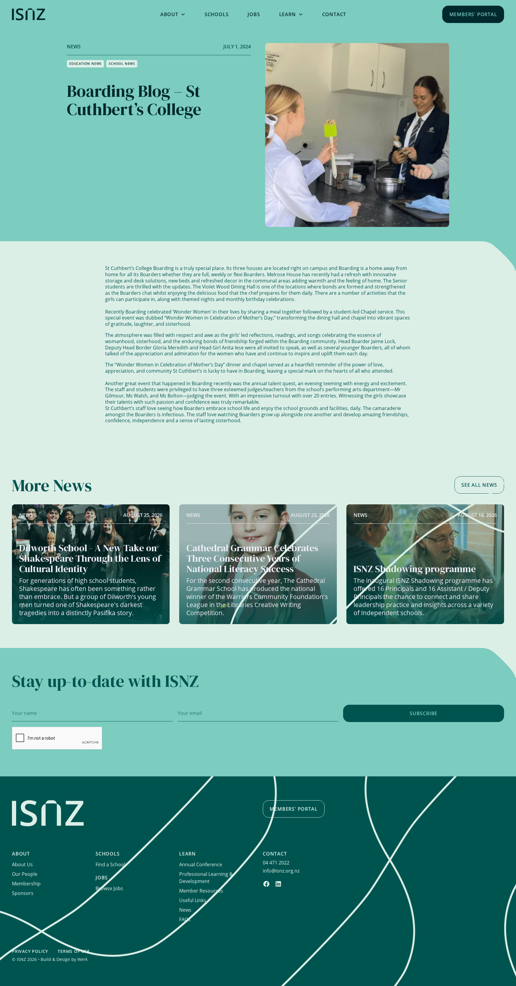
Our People (24, 874)
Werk (82, 959)
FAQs (185, 919)
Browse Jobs (109, 888)
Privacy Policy (30, 951)
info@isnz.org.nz (281, 870)
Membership (26, 883)
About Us (22, 864)
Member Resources (201, 890)
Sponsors (22, 893)
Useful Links (192, 900)
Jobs (254, 14)
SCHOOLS (217, 14)
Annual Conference (200, 864)
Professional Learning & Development (206, 877)
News (185, 910)
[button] (173, 14)
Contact (334, 14)
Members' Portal (473, 14)
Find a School (110, 864)
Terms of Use (74, 951)
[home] (64, 14)
